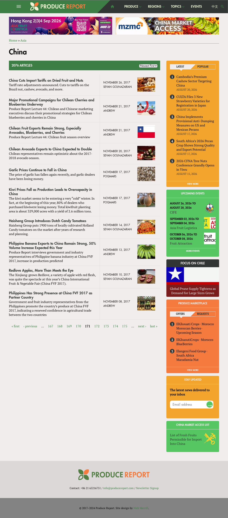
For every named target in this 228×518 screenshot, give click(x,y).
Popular (202, 66)
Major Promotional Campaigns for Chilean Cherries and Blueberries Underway (51, 102)
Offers (180, 314)
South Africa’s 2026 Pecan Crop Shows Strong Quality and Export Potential (195, 145)
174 (115, 326)
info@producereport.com (118, 488)
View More (192, 370)
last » (153, 326)
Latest (180, 66)
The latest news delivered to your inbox (190, 392)
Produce (131, 7)
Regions (154, 7)
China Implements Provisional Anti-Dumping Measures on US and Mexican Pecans (195, 123)
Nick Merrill (140, 508)
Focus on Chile (193, 263)
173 (106, 326)
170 (78, 326)
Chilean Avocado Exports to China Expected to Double (50, 149)
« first (16, 326)
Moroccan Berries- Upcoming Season (189, 330)
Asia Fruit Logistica (183, 228)
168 (60, 326)
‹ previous (30, 326)
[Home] (57, 6)
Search (222, 6)
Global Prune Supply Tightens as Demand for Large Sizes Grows (193, 290)
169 (69, 326)
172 (97, 326)
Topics (176, 7)
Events (196, 6)
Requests (203, 314)
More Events (193, 251)
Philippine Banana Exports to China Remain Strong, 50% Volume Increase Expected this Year (52, 246)
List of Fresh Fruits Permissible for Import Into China (186, 439)
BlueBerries (184, 344)
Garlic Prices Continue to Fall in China (38, 170)
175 (124, 326)
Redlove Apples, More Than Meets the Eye (41, 270)
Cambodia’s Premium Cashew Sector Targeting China (193, 81)
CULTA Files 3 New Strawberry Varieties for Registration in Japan (193, 101)
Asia (23, 40)
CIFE (173, 212)
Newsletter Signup (147, 488)
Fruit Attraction (181, 243)
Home (13, 40)
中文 (215, 6)
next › (142, 326)
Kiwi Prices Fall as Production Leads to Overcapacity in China (50, 192)
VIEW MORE (192, 184)
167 (50, 326)
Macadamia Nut (187, 359)
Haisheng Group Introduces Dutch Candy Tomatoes (47, 221)
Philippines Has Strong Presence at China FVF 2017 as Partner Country (50, 295)
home (112, 6)
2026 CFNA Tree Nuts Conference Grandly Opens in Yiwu (195, 165)
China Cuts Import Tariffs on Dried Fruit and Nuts (46, 80)
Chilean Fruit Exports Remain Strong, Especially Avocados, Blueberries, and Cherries (45, 130)
